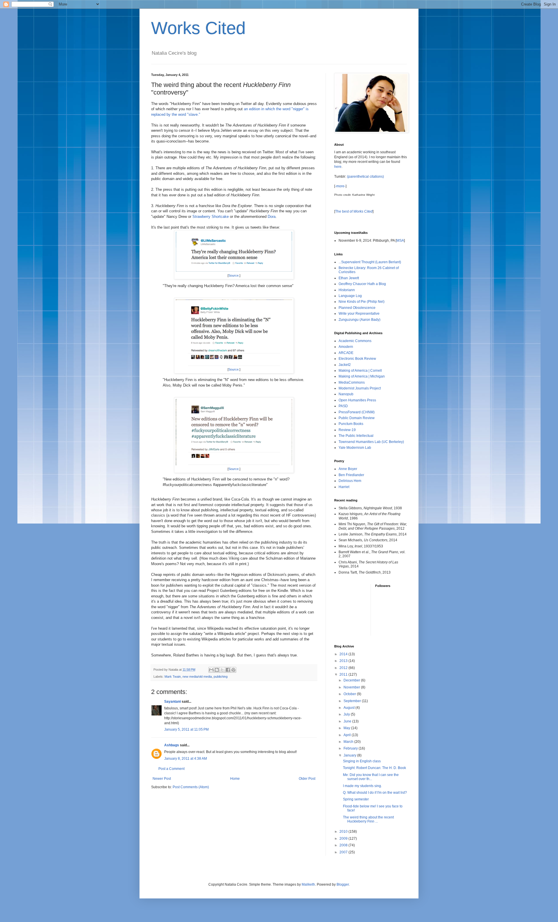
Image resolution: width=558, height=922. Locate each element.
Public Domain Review (357, 418)
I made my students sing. (362, 786)
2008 (343, 845)
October (350, 694)
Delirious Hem (350, 481)
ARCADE (346, 353)
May (347, 728)
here (337, 167)
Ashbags (171, 745)
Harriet (344, 487)
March (349, 742)
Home (235, 779)
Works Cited (198, 28)
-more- (340, 186)
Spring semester (356, 799)
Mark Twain (172, 676)
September (353, 701)
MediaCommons (352, 382)
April (348, 735)
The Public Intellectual (356, 436)
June (348, 721)
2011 (343, 674)
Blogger (343, 884)
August (349, 708)
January (350, 755)
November (352, 687)
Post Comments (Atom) (191, 787)
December (352, 680)
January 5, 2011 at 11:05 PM (186, 729)
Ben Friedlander (351, 475)
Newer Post (162, 779)
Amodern (346, 347)
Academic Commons (355, 341)
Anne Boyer (348, 469)
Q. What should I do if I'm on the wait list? (375, 793)
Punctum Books (351, 424)
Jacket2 (345, 365)
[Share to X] (222, 670)
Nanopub (346, 394)
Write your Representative (359, 314)
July (347, 714)
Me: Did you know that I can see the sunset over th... (371, 777)
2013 (343, 661)
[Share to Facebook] (228, 670)
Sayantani (172, 701)
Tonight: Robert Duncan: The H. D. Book (374, 768)
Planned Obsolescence (357, 308)
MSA (400, 240)
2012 (343, 668)
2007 (343, 852)
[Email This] (211, 670)
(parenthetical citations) (365, 177)
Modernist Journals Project (360, 388)
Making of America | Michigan (362, 376)
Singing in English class (362, 761)
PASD (343, 406)
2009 (343, 838)
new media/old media (197, 676)
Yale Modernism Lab (355, 448)
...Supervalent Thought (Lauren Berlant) (370, 262)
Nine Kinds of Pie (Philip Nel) (361, 302)
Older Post (307, 779)
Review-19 (347, 430)
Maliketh (308, 884)
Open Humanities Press (357, 400)
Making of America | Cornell (360, 371)
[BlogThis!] (217, 670)
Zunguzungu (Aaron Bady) (359, 320)
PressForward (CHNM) (357, 412)
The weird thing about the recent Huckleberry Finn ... (368, 819)
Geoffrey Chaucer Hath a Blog (362, 284)
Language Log (350, 296)
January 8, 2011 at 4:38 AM (185, 759)
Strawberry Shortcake (210, 216)
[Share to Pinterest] (233, 670)
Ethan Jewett (349, 278)
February (351, 748)
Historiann (347, 290)
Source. (233, 275)
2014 (343, 654)
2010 (343, 832)
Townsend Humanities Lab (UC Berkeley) (371, 442)
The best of (354, 211)
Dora (272, 216)
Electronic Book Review (357, 359)
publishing (221, 676)
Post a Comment (171, 769)
